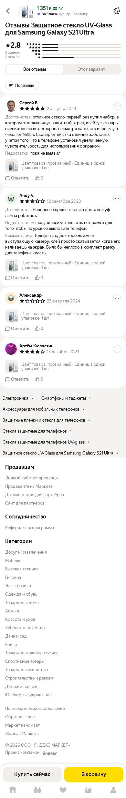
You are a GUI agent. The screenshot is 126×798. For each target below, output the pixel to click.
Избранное (63, 790)
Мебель (12, 560)
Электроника (18, 585)
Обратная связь (20, 716)
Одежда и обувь (21, 594)
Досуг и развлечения (26, 552)
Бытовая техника (21, 569)
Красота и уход (20, 619)
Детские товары (21, 686)
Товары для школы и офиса (31, 652)
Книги (11, 644)
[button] (9, 11)
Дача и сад (16, 636)
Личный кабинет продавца (31, 478)
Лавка (37, 790)
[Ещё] (117, 106)
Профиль (113, 790)
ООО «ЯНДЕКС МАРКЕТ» (45, 745)
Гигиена (13, 577)
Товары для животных (26, 669)
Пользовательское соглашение (35, 708)
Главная (12, 790)
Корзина (88, 790)
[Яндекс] (50, 753)
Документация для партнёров (34, 494)
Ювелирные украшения (28, 694)
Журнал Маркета (22, 733)
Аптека (12, 611)
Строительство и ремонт (29, 678)
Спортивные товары (25, 661)
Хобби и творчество (25, 627)
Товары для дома (22, 602)
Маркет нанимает (22, 725)
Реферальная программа (29, 527)
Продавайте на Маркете (29, 486)
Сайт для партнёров (25, 503)
